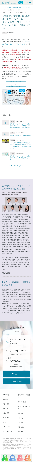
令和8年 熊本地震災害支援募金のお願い (20, 135)
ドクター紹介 (7, 426)
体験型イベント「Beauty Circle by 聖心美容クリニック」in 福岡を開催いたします (20, 157)
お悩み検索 (6, 413)
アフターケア (7, 417)
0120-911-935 (16, 350)
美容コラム (21, 427)
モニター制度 (22, 402)
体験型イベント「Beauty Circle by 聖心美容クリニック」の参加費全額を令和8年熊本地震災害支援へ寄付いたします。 (20, 125)
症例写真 (5, 408)
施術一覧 (5, 399)
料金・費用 (6, 404)
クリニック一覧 (7, 431)
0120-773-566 (13, 361)
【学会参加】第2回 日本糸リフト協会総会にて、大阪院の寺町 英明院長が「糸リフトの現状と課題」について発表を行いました (20, 145)
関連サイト (21, 418)
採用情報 (20, 413)
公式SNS (21, 2)
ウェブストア (22, 422)
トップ (3, 7)
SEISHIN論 (6, 395)
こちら (23, 266)
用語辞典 (20, 431)
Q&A (4, 422)
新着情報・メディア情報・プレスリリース (16, 7)
